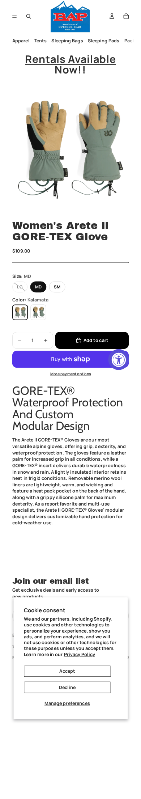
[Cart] (126, 16)
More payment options (70, 373)
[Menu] (14, 16)
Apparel (20, 41)
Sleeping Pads (103, 41)
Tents (40, 41)
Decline (67, 687)
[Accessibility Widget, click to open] (118, 359)
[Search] (28, 16)
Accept (67, 671)
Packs (131, 41)
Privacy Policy (79, 654)
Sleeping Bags (67, 41)
